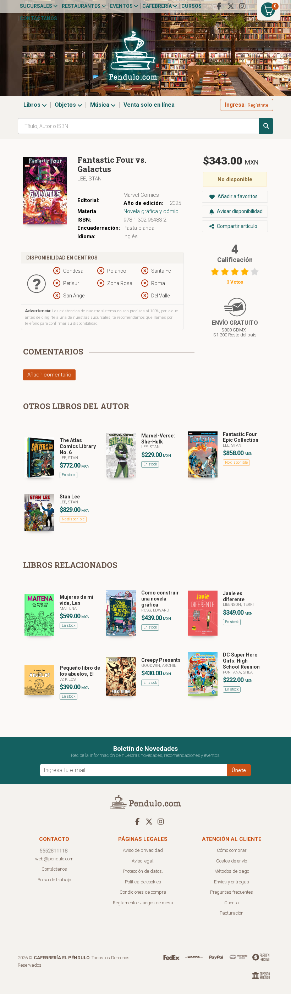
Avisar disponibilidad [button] (239, 211)
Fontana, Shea (238, 672)
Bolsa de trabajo (54, 879)
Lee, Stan (89, 178)
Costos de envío (231, 861)
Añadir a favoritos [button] (237, 196)
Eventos (122, 6)
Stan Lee (70, 496)
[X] (230, 6)
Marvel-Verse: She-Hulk (158, 439)
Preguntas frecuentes (231, 892)
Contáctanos (38, 18)
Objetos (66, 104)
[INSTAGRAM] (242, 6)
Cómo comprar (232, 850)
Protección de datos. (143, 871)
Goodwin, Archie (158, 665)
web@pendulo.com (54, 858)
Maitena (68, 608)
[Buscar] (266, 126)
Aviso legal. (143, 861)
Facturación (231, 913)
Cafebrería (157, 6)
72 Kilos (68, 679)
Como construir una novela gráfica (160, 599)
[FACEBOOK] (219, 6)
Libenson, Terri (238, 604)
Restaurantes (81, 6)
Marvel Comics (141, 195)
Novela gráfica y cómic (151, 211)
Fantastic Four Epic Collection (240, 437)
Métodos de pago (231, 871)
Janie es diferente (234, 596)
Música (100, 104)
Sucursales (36, 6)
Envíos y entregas (231, 881)
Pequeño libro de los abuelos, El (80, 671)
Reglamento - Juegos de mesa (143, 902)
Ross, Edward (155, 610)
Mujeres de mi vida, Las (76, 600)
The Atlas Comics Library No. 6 (78, 446)
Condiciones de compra (143, 892)
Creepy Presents (161, 660)
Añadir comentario (49, 375)
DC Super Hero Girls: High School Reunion (241, 661)
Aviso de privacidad (143, 850)
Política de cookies (143, 881)
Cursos (191, 6)
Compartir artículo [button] (236, 226)
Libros (32, 104)
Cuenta (231, 902)
